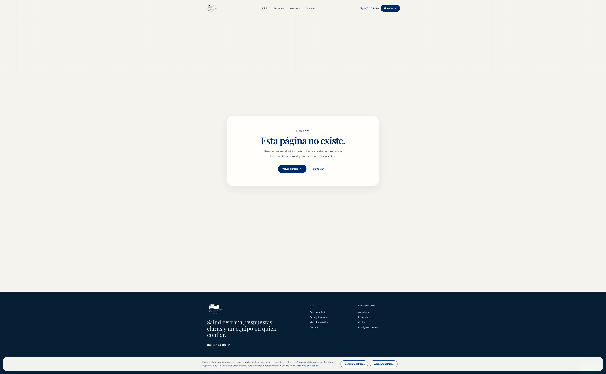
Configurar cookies (368, 327)
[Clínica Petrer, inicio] (211, 8)
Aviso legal (363, 312)
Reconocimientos (318, 312)
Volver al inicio (290, 168)
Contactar (318, 168)
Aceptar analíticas (384, 363)
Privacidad (363, 317)
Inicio (265, 8)
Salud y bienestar (319, 317)
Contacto (310, 8)
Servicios (279, 8)
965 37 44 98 (216, 345)
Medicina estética (319, 322)
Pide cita (388, 8)
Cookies (362, 322)
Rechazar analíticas (354, 363)
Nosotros (295, 8)
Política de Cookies (308, 365)
